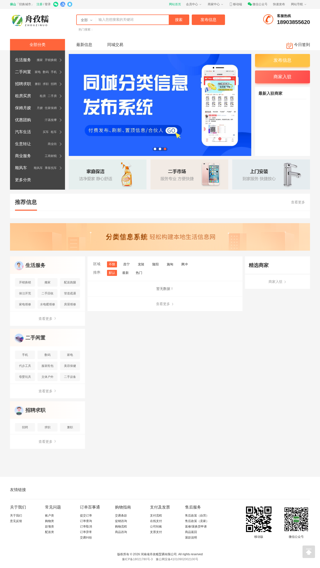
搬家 (40, 60)
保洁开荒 (25, 293)
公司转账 (156, 526)
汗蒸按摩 (51, 120)
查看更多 (298, 202)
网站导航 (297, 4)
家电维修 (25, 304)
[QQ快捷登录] (70, 4)
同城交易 (115, 44)
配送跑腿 (70, 282)
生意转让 (23, 144)
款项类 (49, 526)
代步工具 (25, 366)
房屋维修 (70, 304)
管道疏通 (70, 293)
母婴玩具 (25, 377)
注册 (39, 4)
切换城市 (25, 4)
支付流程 (156, 515)
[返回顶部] (308, 552)
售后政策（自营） (197, 515)
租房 (43, 96)
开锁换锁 (51, 60)
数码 (46, 72)
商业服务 (23, 156)
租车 (54, 132)
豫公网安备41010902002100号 (177, 559)
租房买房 (23, 96)
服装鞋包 (48, 366)
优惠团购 (23, 120)
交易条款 (121, 515)
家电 (38, 72)
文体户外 (48, 377)
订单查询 (86, 521)
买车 (46, 132)
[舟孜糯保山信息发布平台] (32, 20)
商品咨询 (121, 532)
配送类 (49, 532)
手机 (54, 72)
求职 (46, 84)
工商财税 (51, 156)
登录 (48, 4)
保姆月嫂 (23, 108)
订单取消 (86, 526)
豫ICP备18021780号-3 (137, 559)
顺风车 (21, 168)
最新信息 (84, 44)
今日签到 (302, 44)
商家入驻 (276, 282)
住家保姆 (51, 108)
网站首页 (175, 4)
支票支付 (156, 532)
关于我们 (16, 515)
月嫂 (40, 108)
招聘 (54, 84)
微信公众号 (260, 4)
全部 (84, 20)
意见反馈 (16, 521)
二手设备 (70, 377)
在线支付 (156, 521)
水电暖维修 (47, 304)
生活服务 (23, 60)
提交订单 (86, 515)
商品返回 (191, 532)
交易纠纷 (86, 537)
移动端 (237, 4)
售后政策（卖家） (197, 521)
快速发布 (279, 4)
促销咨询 (121, 521)
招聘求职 (23, 84)
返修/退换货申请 (196, 526)
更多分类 (23, 180)
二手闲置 (23, 72)
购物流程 (121, 526)
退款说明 (191, 537)
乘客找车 (51, 168)
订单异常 (86, 532)
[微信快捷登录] (56, 4)
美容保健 (70, 366)
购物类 (49, 521)
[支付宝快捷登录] (63, 4)
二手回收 (48, 293)
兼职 (38, 84)
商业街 (52, 144)
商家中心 (214, 4)
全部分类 (38, 44)
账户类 (49, 515)
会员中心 (192, 4)
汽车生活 (23, 132)
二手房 (52, 96)
